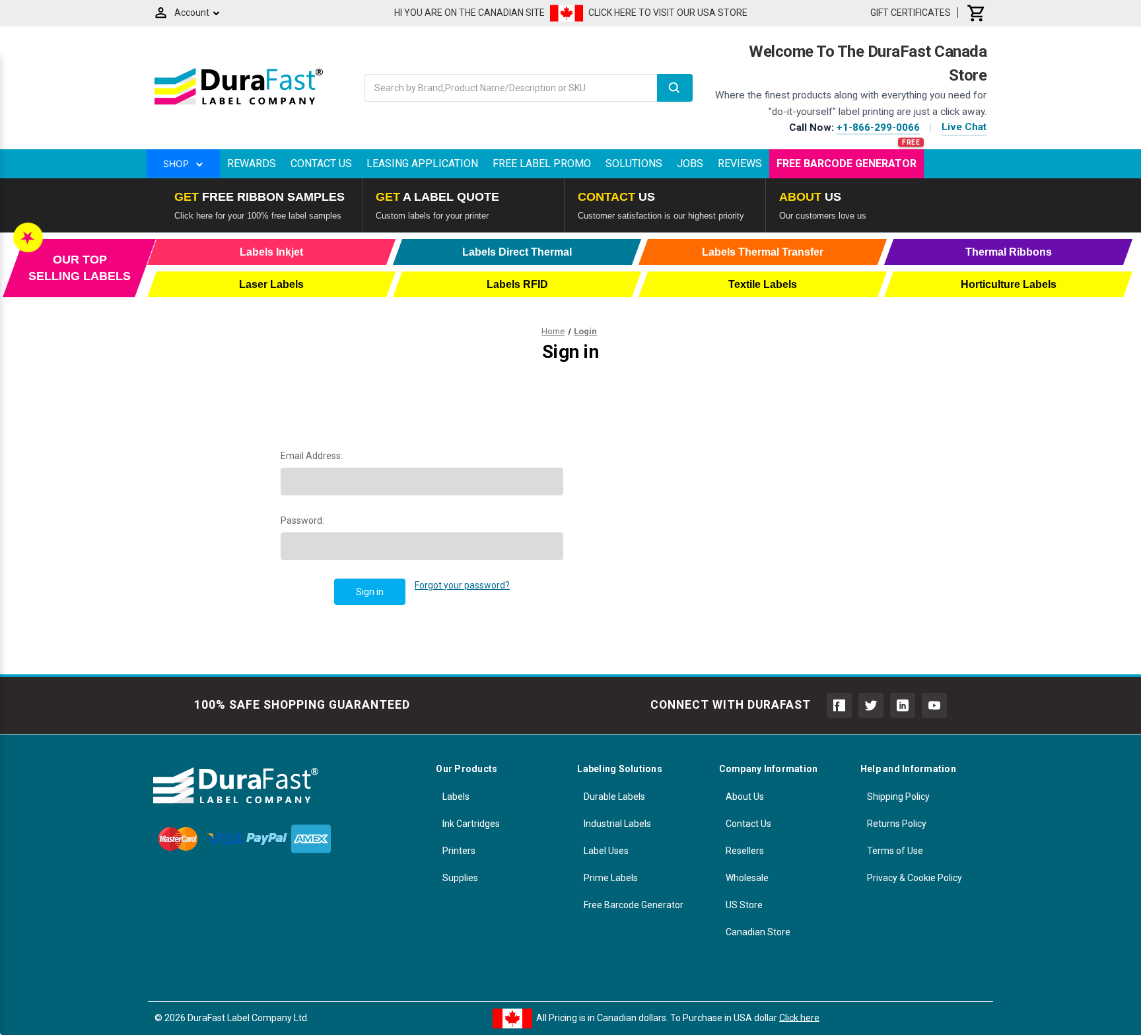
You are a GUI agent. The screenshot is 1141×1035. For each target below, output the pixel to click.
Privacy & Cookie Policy (914, 878)
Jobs (690, 163)
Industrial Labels (617, 823)
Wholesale (747, 878)
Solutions (633, 163)
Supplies (460, 878)
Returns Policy (896, 823)
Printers (458, 850)
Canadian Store (758, 932)
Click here (799, 1017)
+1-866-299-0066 (878, 127)
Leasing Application (422, 163)
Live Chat (964, 127)
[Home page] (239, 104)
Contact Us (321, 163)
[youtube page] (934, 705)
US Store (744, 905)
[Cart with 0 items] (976, 12)
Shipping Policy (898, 796)
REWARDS (251, 163)
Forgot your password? (462, 585)
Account (191, 12)
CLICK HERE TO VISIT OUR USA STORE (667, 12)
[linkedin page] (902, 705)
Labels (455, 796)
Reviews (740, 163)
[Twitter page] (870, 705)
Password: (302, 520)
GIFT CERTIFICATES (910, 12)
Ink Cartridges (471, 823)
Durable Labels (614, 796)
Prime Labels (611, 878)
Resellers (745, 850)
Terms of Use (895, 850)
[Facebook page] (839, 705)
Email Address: (312, 455)
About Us (745, 796)
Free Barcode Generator (846, 163)
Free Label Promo (542, 163)
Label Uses (606, 850)
